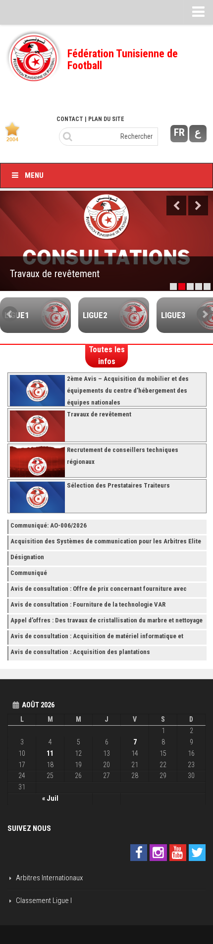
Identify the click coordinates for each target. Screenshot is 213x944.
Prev (10, 314)
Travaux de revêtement (55, 274)
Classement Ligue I (44, 900)
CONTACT (69, 119)
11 (50, 753)
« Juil (50, 798)
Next (198, 205)
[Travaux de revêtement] (106, 241)
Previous (176, 205)
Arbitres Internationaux (49, 877)
